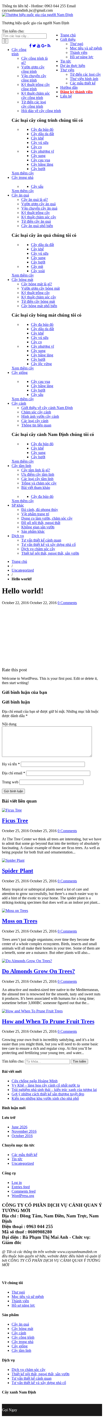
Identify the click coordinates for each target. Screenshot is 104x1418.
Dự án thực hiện (72, 66)
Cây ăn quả (20, 195)
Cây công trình (23, 1337)
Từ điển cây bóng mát (38, 301)
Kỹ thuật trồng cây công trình (35, 86)
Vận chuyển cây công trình (33, 78)
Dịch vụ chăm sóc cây (38, 549)
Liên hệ (66, 96)
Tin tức (65, 61)
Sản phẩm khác (33, 531)
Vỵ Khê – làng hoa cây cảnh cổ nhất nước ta (46, 1085)
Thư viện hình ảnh (84, 79)
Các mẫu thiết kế (83, 83)
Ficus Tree (15, 820)
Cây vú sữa (39, 142)
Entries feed (21, 1187)
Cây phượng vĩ (42, 151)
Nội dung (9, 724)
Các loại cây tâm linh (37, 479)
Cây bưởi (38, 169)
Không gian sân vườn (37, 527)
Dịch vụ (18, 536)
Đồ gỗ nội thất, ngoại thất (40, 523)
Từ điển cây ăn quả (36, 221)
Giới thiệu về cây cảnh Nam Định (47, 408)
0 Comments (67, 603)
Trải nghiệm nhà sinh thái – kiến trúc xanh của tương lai (54, 1090)
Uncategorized (23, 570)
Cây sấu (37, 186)
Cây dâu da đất (42, 134)
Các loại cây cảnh (34, 421)
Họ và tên (11, 764)
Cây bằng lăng (42, 164)
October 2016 (22, 1136)
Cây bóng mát (22, 280)
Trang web (10, 782)
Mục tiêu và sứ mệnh (86, 48)
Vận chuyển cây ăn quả (39, 208)
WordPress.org (23, 1196)
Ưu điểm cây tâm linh (37, 474)
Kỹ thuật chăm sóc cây (38, 217)
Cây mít (37, 266)
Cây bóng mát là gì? (36, 284)
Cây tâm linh (21, 466)
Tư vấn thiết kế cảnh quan (41, 540)
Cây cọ (36, 147)
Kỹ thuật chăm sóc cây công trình (35, 95)
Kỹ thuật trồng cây (35, 213)
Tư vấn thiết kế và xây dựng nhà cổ (48, 544)
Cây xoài (38, 271)
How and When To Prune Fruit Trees (48, 1021)
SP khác (18, 505)
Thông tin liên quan (36, 425)
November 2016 (24, 1131)
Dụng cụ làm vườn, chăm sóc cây (47, 518)
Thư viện (67, 70)
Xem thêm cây (23, 173)
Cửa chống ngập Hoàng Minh (35, 1081)
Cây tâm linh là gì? (35, 470)
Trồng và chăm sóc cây (39, 483)
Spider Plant (17, 871)
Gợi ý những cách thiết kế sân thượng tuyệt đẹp (48, 1094)
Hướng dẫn (69, 87)
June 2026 (19, 1127)
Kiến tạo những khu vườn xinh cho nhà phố (45, 1098)
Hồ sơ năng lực (81, 57)
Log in (17, 1182)
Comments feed (24, 1191)
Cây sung (38, 156)
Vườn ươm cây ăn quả (38, 204)
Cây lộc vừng (41, 364)
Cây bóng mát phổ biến (39, 306)
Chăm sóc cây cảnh (36, 412)
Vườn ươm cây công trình (33, 69)
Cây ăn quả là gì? (34, 199)
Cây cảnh (19, 403)
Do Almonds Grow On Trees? (38, 971)
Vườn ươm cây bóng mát (40, 288)
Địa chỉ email (13, 773)
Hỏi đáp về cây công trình (41, 111)
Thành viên (78, 52)
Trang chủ (68, 35)
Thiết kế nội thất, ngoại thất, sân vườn (50, 553)
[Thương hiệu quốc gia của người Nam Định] (37, 15)
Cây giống (20, 372)
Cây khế (37, 138)
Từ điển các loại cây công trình (33, 104)
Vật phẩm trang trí (35, 514)
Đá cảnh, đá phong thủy (39, 510)
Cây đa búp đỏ (42, 129)
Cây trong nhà (22, 177)
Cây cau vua (40, 160)
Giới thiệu (67, 39)
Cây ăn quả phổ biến (37, 226)
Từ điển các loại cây (85, 74)
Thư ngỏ (76, 44)
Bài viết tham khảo (35, 487)
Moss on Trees (19, 921)
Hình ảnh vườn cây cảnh (40, 416)
